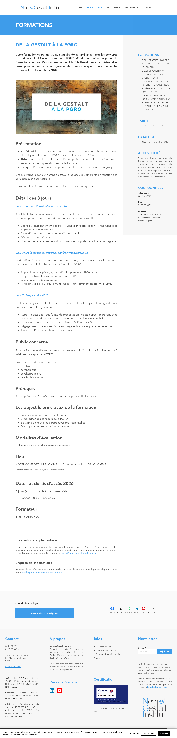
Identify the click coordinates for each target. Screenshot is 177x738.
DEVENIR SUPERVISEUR (153, 95)
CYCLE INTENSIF (150, 78)
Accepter (164, 733)
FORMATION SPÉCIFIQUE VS (156, 99)
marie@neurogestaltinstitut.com (78, 552)
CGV (98, 658)
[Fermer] (173, 733)
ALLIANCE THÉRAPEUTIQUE (156, 63)
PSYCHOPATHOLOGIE (153, 74)
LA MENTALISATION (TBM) (155, 106)
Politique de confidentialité (25, 734)
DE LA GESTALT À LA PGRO (155, 60)
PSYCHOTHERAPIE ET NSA (155, 85)
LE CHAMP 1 (148, 109)
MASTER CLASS (150, 92)
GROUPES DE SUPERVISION (155, 81)
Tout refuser (148, 733)
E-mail (141, 648)
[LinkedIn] (52, 690)
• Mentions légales (102, 646)
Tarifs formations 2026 (152, 125)
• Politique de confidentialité (107, 654)
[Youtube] (59, 690)
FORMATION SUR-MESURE (155, 102)
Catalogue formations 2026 (155, 142)
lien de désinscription (157, 687)
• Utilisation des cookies (105, 650)
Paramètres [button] (133, 733)
